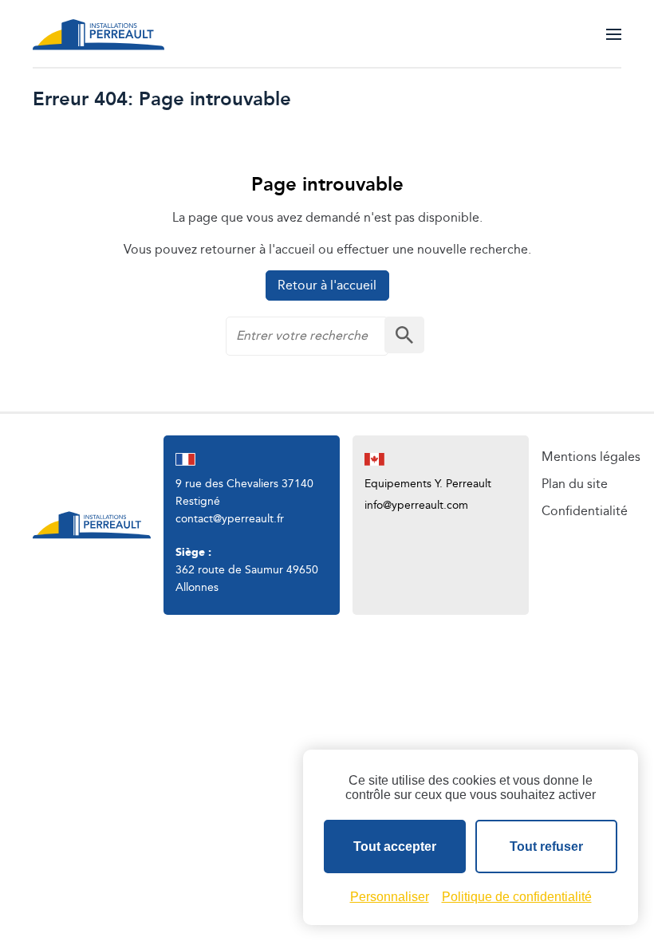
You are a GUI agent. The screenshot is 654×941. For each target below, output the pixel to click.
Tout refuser (546, 846)
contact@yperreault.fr (229, 519)
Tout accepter (394, 846)
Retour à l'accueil (327, 286)
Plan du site (575, 484)
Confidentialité (585, 512)
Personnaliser (389, 897)
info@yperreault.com (416, 505)
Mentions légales (591, 457)
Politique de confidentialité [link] (517, 897)
